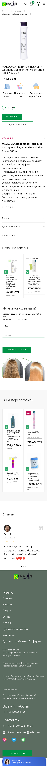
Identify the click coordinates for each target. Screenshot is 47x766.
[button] (21, 566)
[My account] (38, 3)
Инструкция (8, 235)
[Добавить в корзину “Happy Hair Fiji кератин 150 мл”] (6, 469)
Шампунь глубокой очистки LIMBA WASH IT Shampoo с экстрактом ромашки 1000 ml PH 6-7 (12, 282)
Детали (6, 218)
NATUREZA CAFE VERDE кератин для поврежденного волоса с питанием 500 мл (13, 436)
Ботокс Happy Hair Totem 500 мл (33, 432)
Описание (7, 138)
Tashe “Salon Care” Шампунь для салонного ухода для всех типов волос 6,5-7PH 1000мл (34, 280)
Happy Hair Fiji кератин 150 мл (13, 474)
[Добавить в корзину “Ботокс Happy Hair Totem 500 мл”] (27, 427)
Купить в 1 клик (17, 124)
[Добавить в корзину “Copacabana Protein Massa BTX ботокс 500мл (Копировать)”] (27, 469)
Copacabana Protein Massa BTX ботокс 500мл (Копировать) (33, 476)
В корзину (12, 117)
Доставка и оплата (11, 226)
